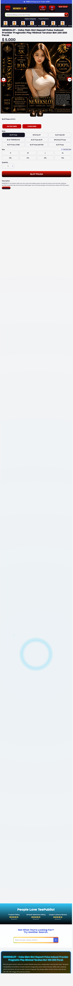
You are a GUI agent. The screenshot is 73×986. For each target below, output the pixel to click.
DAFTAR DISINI (11, 126)
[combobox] (34, 15)
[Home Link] (19, 9)
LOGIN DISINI (31, 126)
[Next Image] (69, 79)
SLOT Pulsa (36, 174)
